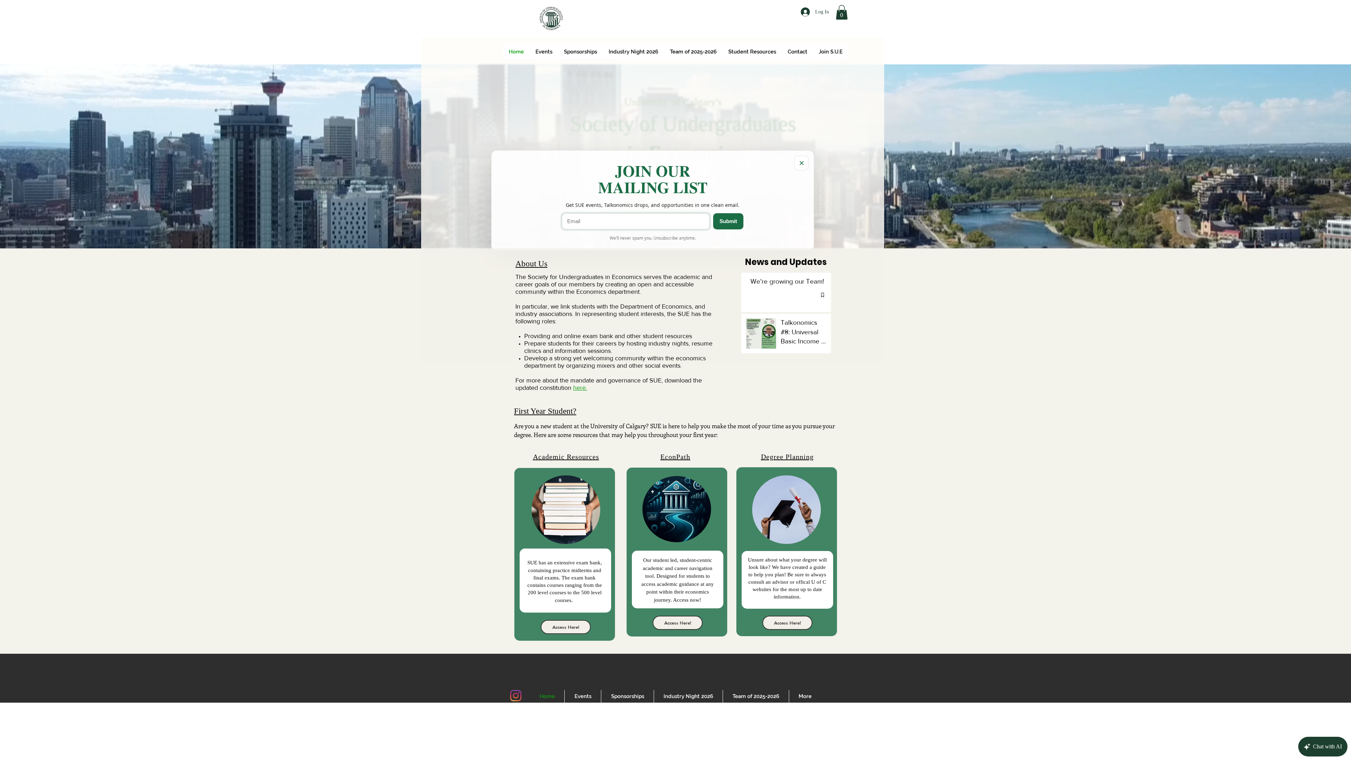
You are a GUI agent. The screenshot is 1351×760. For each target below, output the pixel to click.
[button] (842, 12)
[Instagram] (515, 695)
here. (580, 387)
